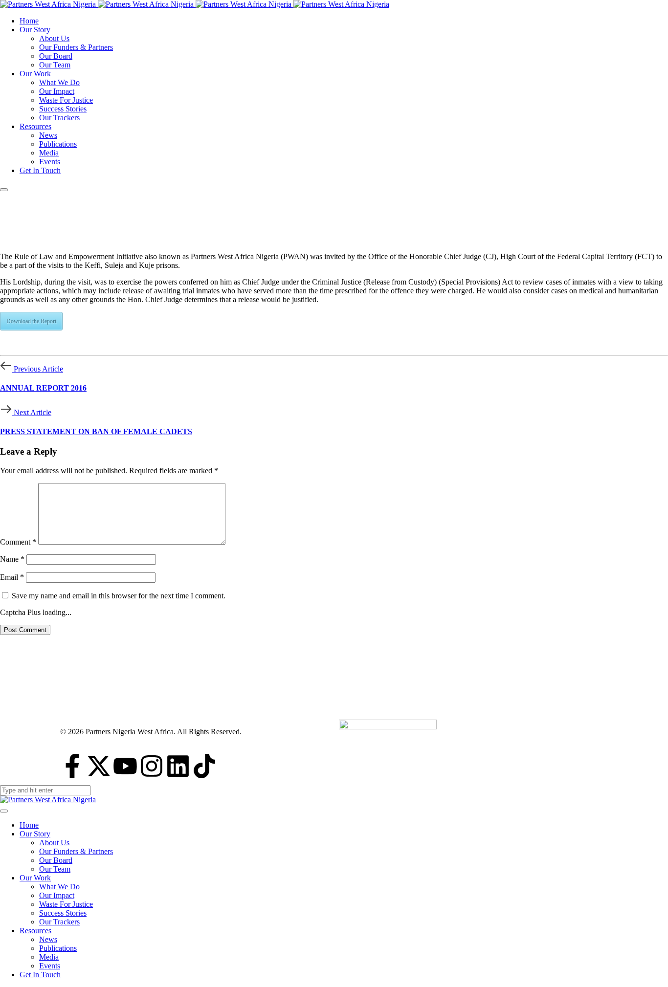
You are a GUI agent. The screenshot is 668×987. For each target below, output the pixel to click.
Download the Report (31, 321)
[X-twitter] (99, 766)
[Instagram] (151, 766)
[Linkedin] (178, 766)
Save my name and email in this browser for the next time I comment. (118, 596)
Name (12, 559)
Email (12, 577)
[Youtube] (125, 766)
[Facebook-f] (72, 766)
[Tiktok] (204, 766)
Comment (18, 542)
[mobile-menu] (4, 189)
